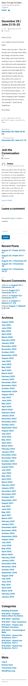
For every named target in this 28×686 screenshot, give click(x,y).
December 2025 (9, 346)
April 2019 (6, 588)
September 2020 (9, 536)
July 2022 (6, 470)
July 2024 (6, 397)
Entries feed (7, 665)
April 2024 (6, 406)
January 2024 (8, 415)
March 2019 (7, 591)
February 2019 (8, 594)
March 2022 (7, 482)
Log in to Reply (7, 200)
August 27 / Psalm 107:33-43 (14, 251)
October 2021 (8, 497)
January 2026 (8, 343)
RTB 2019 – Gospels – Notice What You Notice (12, 615)
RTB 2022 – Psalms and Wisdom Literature (12, 626)
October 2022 (8, 461)
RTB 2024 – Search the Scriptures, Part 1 (12, 636)
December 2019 (9, 563)
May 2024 (6, 403)
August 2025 (8, 358)
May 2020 (6, 548)
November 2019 (9, 566)
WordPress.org (8, 671)
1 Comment (6, 31)
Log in (4, 662)
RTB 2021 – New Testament (14, 622)
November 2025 (9, 349)
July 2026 (6, 325)
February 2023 (8, 449)
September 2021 (9, 500)
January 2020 (8, 560)
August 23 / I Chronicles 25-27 (13, 270)
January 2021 (8, 524)
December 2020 (9, 527)
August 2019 (7, 576)
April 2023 (6, 443)
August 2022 (8, 467)
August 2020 (8, 539)
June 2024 (6, 400)
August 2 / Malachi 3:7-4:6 (11, 302)
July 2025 (6, 361)
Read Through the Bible (11, 3)
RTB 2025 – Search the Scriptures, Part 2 (12, 641)
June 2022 (6, 473)
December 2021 (9, 491)
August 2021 (7, 503)
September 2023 (9, 428)
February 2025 (8, 376)
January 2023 (8, 452)
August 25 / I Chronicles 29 (14, 261)
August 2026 (8, 322)
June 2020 (6, 545)
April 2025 (6, 370)
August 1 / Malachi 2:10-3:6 (14, 307)
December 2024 (9, 382)
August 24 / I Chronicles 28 (13, 265)
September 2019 (9, 572)
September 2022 (9, 464)
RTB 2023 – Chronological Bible (13, 631)
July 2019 (6, 579)
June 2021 (6, 509)
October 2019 (8, 570)
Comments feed (9, 668)
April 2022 (6, 479)
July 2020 (6, 542)
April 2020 (6, 551)
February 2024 (8, 412)
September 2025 (9, 355)
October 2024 (8, 388)
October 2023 (8, 425)
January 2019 (8, 597)
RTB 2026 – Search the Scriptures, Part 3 (12, 647)
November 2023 (9, 422)
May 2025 (6, 367)
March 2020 (7, 554)
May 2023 (6, 440)
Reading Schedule (10, 610)
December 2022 (9, 455)
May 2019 (6, 585)
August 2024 (8, 394)
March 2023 (7, 446)
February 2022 (8, 485)
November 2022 (9, 458)
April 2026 (6, 334)
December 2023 (9, 419)
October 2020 (8, 533)
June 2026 (6, 328)
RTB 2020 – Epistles (11, 619)
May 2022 (6, 476)
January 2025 (8, 379)
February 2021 (8, 521)
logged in (13, 218)
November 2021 (9, 494)
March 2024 (7, 409)
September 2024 (9, 391)
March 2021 (7, 518)
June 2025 (6, 364)
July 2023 (6, 434)
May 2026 (6, 331)
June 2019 (6, 582)
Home (4, 10)
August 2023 (8, 431)
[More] (9, 10)
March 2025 (7, 373)
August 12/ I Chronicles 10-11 (11, 291)
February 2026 (8, 340)
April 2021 (6, 515)
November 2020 (9, 530)
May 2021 (6, 512)
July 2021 (6, 506)
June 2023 (6, 437)
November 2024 (9, 385)
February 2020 (8, 557)
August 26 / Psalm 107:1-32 (13, 256)
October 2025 (8, 352)
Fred (4, 29)
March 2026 (7, 337)
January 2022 (8, 488)
